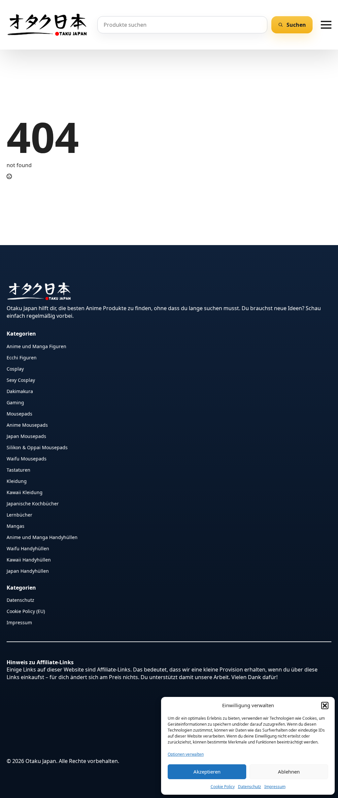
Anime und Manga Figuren (36, 346)
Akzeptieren (206, 771)
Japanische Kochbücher (33, 503)
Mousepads (19, 413)
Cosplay (15, 368)
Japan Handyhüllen (28, 570)
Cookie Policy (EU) (26, 611)
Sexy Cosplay (21, 379)
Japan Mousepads (26, 436)
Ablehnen (289, 771)
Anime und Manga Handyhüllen (42, 537)
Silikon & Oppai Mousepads (37, 447)
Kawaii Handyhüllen (29, 559)
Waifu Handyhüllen (28, 548)
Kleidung (17, 481)
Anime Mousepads (27, 424)
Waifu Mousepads (27, 458)
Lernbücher (19, 514)
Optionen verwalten (186, 754)
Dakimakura (20, 391)
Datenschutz (249, 786)
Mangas (15, 525)
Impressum (275, 786)
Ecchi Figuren (22, 357)
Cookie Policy (223, 786)
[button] (324, 705)
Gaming (15, 402)
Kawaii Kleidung (25, 492)
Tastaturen (18, 469)
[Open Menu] (326, 24)
